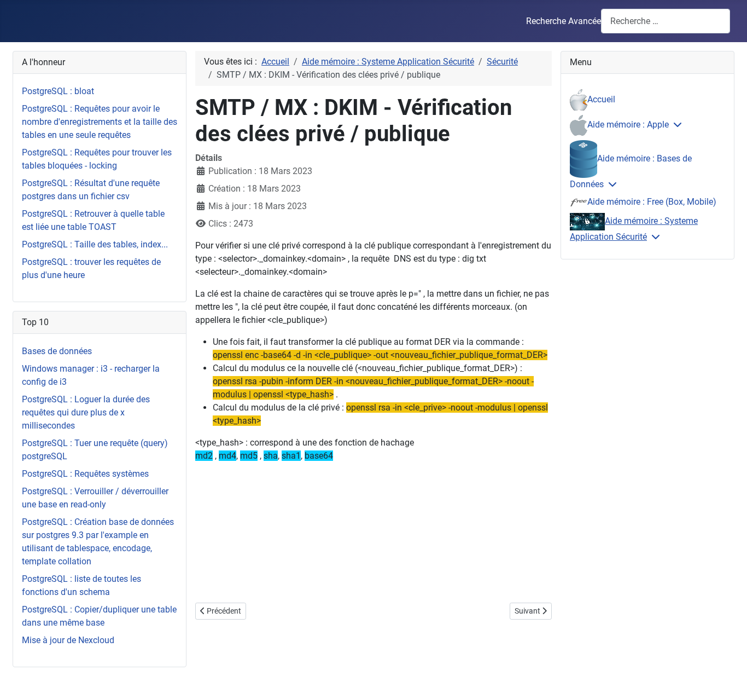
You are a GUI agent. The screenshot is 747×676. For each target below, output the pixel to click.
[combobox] (665, 21)
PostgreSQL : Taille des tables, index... (95, 244)
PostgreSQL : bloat (58, 91)
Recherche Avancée (563, 21)
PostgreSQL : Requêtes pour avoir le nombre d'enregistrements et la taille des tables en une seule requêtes (99, 121)
